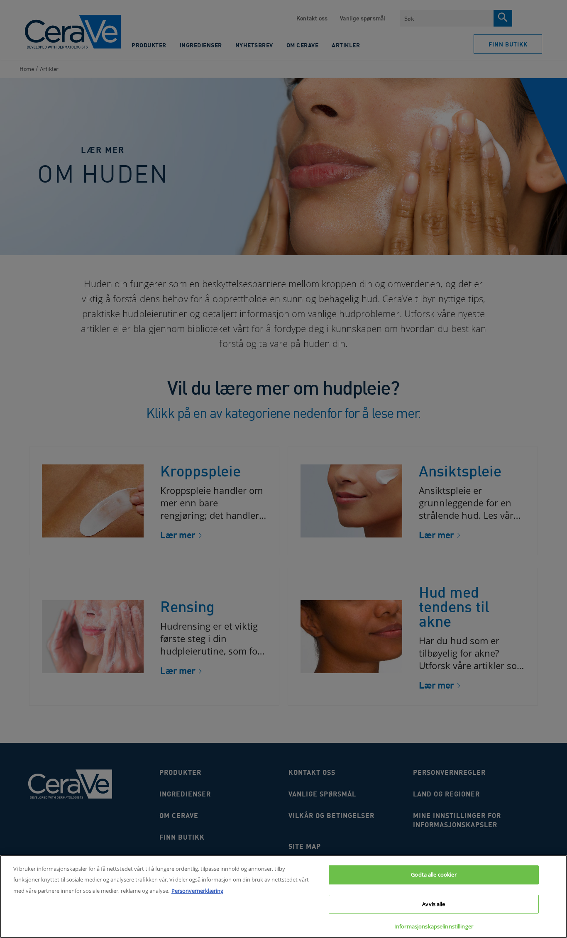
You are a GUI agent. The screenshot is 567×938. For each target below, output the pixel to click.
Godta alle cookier (433, 874)
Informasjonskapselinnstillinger (433, 926)
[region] (283, 896)
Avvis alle (433, 904)
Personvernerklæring (197, 890)
